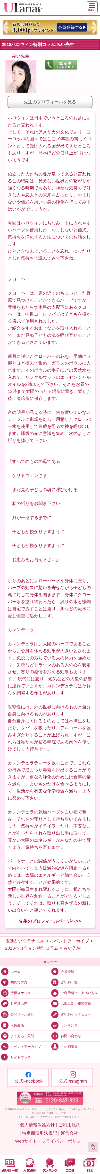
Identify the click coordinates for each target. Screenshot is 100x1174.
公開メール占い (22, 1014)
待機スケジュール (24, 993)
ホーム (15, 971)
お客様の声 (18, 1004)
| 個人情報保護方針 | (37, 1124)
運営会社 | (71, 1133)
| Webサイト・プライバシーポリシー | (50, 1141)
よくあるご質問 (22, 1036)
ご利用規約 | (70, 1124)
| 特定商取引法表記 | (39, 1133)
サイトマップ (20, 1057)
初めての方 (18, 982)
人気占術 (17, 1025)
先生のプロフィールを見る (50, 101)
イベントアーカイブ (25, 1047)
